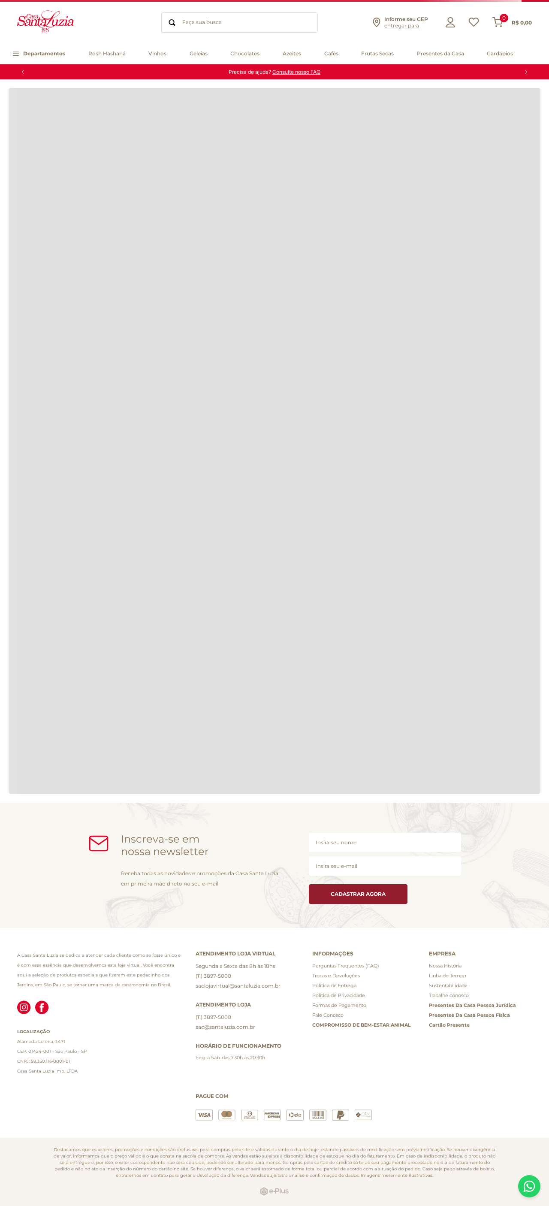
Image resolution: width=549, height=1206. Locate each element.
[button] (399, 22)
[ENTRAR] (448, 22)
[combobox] (239, 22)
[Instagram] (24, 1008)
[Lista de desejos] (473, 24)
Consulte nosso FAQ (296, 72)
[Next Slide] (526, 72)
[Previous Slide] (23, 72)
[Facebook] (42, 1008)
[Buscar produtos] (172, 22)
